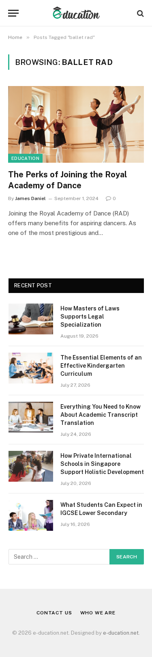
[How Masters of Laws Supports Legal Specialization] (31, 319)
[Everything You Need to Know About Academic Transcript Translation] (31, 417)
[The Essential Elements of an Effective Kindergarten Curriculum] (31, 368)
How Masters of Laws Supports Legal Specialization (90, 316)
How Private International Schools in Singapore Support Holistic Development (102, 463)
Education (25, 158)
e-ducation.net (121, 633)
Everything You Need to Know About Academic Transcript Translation (100, 414)
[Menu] (13, 13)
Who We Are (98, 613)
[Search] (139, 13)
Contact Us (54, 613)
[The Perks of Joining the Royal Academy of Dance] (76, 124)
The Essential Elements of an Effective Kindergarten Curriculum (101, 365)
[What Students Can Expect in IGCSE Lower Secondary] (31, 515)
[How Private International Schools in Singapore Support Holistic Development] (31, 466)
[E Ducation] (76, 13)
